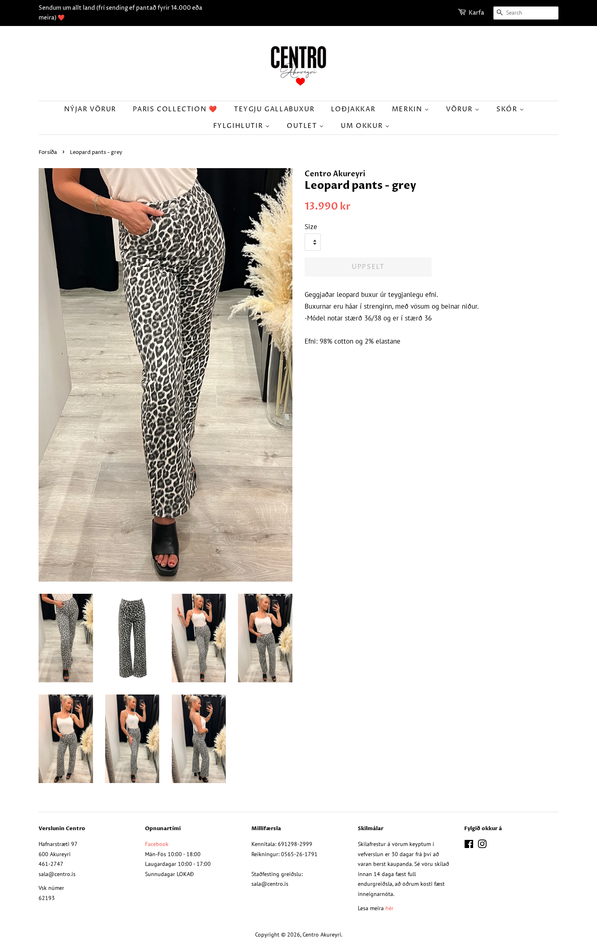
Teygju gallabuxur (274, 109)
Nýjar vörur (90, 109)
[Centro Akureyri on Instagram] (482, 845)
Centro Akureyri (322, 934)
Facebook (157, 844)
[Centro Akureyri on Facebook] (469, 845)
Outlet (303, 125)
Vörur (460, 109)
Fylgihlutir (239, 125)
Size (311, 226)
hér (389, 908)
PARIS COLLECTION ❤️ (175, 109)
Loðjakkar (353, 109)
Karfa (476, 13)
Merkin (408, 109)
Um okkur (363, 125)
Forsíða (48, 152)
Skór (507, 109)
